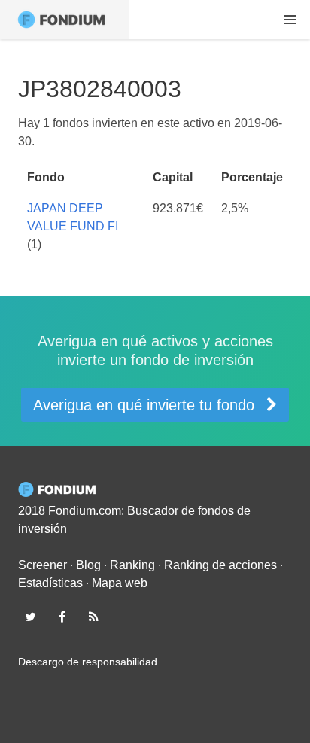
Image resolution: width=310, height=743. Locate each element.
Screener (42, 565)
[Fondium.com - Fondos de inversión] (64, 19)
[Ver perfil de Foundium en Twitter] (30, 616)
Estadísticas (50, 583)
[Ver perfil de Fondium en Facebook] (62, 616)
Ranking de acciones (220, 565)
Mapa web (119, 583)
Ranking (132, 565)
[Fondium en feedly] (94, 616)
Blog (88, 565)
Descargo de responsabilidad (87, 662)
